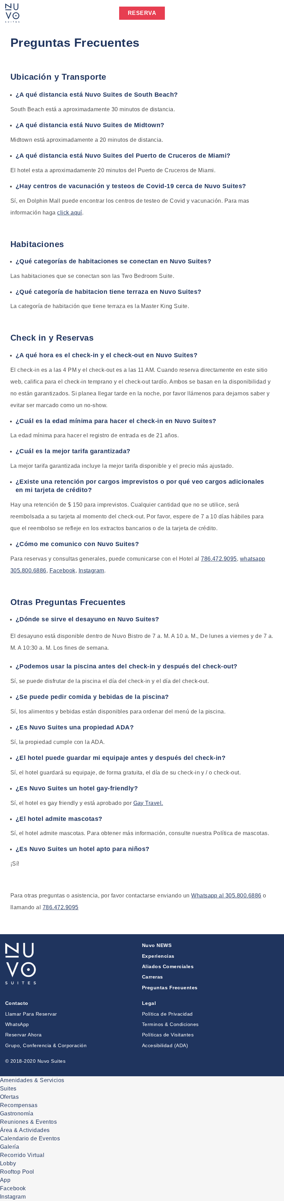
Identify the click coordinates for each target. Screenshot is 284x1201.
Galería (9, 1147)
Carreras (152, 977)
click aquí (69, 213)
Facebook (63, 570)
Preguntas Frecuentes (170, 987)
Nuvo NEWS (156, 945)
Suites (8, 1089)
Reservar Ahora (23, 1034)
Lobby (8, 1163)
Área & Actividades (25, 1130)
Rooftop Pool (17, 1172)
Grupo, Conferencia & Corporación (46, 1045)
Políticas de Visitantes (168, 1034)
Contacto (16, 1003)
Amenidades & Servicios (32, 1080)
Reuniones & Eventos (28, 1122)
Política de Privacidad (167, 1014)
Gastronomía (16, 1113)
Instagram (91, 570)
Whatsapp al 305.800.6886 (226, 895)
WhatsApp (17, 1024)
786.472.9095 (219, 559)
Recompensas (18, 1105)
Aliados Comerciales (168, 966)
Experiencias (158, 956)
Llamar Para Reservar (31, 1014)
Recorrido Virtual (22, 1155)
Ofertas (9, 1097)
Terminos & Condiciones (170, 1024)
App (5, 1180)
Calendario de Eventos (30, 1138)
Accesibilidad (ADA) (165, 1045)
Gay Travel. (148, 803)
